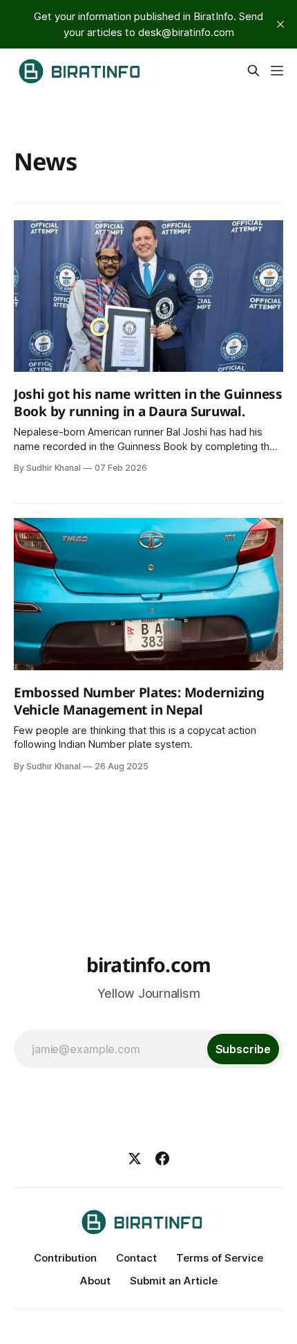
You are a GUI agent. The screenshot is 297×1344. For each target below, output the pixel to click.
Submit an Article (174, 1280)
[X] (135, 1158)
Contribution (65, 1257)
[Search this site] (253, 71)
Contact (136, 1257)
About (95, 1280)
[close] (280, 24)
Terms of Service (219, 1257)
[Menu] (277, 71)
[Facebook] (162, 1158)
